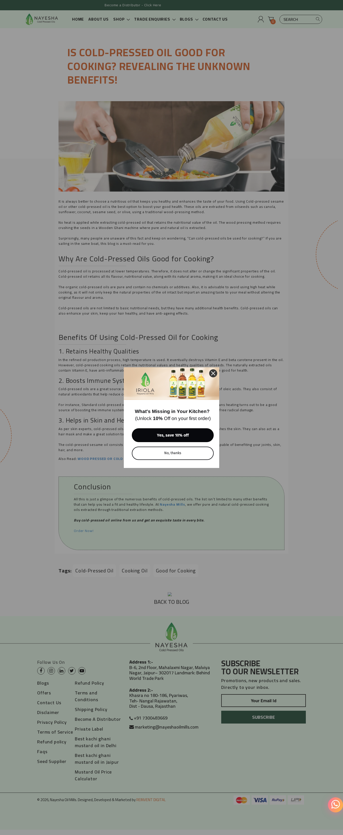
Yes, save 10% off (173, 435)
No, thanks (172, 453)
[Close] (213, 373)
